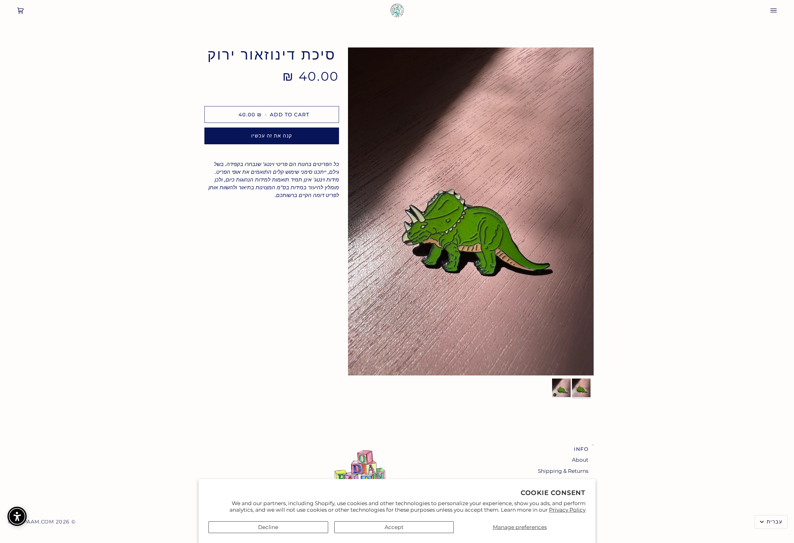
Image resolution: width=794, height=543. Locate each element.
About (580, 460)
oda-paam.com (31, 522)
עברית (773, 522)
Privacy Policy (567, 510)
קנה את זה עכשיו (271, 136)
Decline (268, 527)
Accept (394, 527)
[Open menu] (779, 11)
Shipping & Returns (563, 471)
